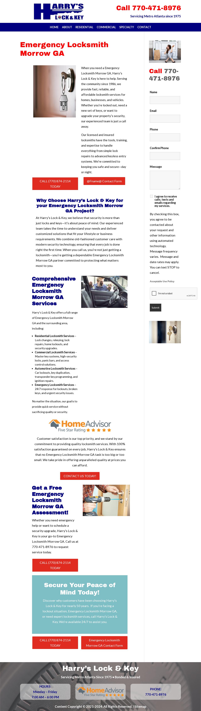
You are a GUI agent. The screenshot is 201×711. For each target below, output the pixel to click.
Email (153, 110)
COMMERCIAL (106, 27)
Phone (154, 129)
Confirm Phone (159, 148)
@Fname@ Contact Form (104, 181)
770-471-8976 (42, 547)
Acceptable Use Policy (162, 281)
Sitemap (140, 706)
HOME (54, 27)
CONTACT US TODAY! (80, 476)
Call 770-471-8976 (148, 8)
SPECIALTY (126, 27)
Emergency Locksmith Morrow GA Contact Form (104, 642)
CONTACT (144, 27)
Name (153, 92)
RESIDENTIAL (84, 27)
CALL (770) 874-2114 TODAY (55, 183)
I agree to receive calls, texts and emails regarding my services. (166, 201)
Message (156, 166)
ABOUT (67, 27)
